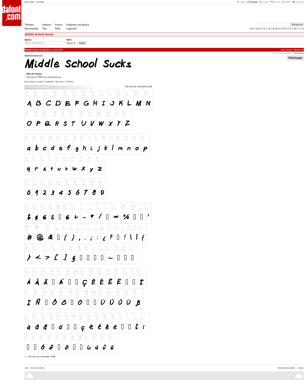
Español (266, 2)
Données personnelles (286, 368)
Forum (58, 24)
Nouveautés (31, 28)
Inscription (40, 2)
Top (44, 28)
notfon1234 (58, 50)
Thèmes (29, 24)
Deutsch (277, 2)
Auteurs (46, 24)
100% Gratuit (299, 53)
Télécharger (295, 58)
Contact (301, 368)
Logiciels (71, 28)
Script (288, 50)
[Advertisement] (83, 14)
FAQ (57, 28)
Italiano (287, 2)
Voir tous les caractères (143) (138, 86)
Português (299, 2)
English (242, 2)
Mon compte (29, 2)
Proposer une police (77, 24)
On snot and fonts (37, 368)
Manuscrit (298, 50)
